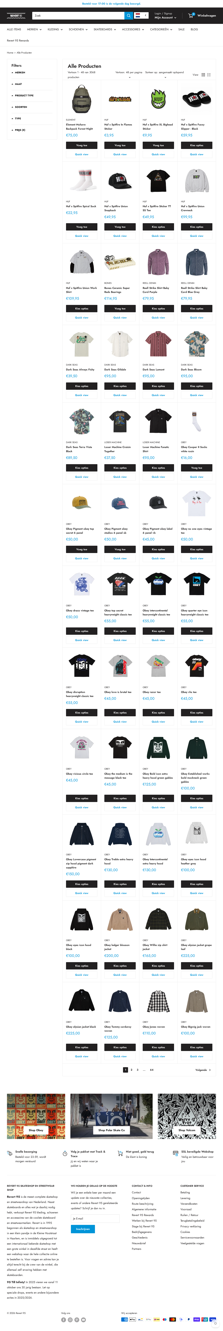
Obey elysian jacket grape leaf (196, 947)
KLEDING (53, 29)
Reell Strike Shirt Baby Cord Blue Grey (194, 290)
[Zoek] (128, 16)
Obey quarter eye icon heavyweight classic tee (194, 612)
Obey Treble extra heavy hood (118, 861)
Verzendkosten (188, 1204)
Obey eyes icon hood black (78, 947)
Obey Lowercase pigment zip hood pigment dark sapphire (81, 863)
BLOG (194, 29)
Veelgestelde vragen (192, 1243)
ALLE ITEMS (14, 29)
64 (151, 1070)
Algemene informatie (144, 1209)
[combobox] (78, 16)
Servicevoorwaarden (192, 1238)
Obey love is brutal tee (117, 692)
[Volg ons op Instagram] (70, 1319)
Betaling (185, 1192)
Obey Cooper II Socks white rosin (194, 449)
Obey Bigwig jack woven (195, 1027)
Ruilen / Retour (189, 1215)
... (144, 1070)
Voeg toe (81, 145)
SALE (181, 29)
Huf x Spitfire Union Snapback (116, 208)
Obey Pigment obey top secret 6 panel (80, 531)
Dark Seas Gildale (115, 369)
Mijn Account (164, 17)
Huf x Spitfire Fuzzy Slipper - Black (192, 127)
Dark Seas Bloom (191, 369)
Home (10, 52)
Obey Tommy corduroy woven (117, 1029)
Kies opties (196, 145)
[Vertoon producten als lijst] (209, 74)
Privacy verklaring (190, 1226)
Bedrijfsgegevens (142, 1232)
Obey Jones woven (154, 1027)
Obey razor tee (152, 692)
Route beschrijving (142, 1204)
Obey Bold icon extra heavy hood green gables (158, 776)
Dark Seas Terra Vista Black (79, 449)
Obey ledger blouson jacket (116, 947)
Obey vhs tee (189, 692)
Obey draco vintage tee (80, 610)
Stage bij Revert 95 (143, 1226)
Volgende (201, 1070)
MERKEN (32, 29)
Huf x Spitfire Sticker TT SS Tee (157, 208)
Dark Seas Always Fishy (80, 369)
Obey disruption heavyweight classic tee (79, 694)
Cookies (185, 1232)
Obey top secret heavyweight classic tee (118, 612)
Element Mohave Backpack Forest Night (79, 127)
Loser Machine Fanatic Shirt (156, 449)
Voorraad (185, 1209)
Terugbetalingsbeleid (192, 1221)
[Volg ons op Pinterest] (76, 1319)
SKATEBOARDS (103, 29)
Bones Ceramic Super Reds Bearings (117, 290)
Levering (185, 1198)
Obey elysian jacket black (81, 1027)
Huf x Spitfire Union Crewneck (192, 208)
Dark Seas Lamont (153, 369)
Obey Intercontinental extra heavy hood (155, 861)
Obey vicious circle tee (79, 774)
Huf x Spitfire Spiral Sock (81, 206)
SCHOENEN (76, 29)
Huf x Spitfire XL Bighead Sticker (158, 127)
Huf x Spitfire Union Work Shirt (81, 290)
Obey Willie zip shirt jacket (155, 947)
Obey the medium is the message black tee (118, 776)
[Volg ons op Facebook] (63, 1319)
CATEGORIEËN (159, 29)
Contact (136, 1192)
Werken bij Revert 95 (144, 1221)
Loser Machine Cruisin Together (117, 449)
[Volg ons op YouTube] (83, 1319)
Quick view (81, 154)
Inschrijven (83, 1229)
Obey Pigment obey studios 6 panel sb (116, 531)
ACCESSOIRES (131, 29)
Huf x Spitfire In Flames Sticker (118, 127)
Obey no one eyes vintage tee (196, 531)
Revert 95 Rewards (18, 41)
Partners (136, 1249)
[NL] (141, 15)
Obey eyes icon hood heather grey (193, 861)
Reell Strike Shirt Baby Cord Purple (156, 290)
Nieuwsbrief (139, 1243)
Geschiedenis (139, 1238)
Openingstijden (141, 1198)
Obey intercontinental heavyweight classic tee (156, 612)
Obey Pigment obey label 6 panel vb (157, 531)
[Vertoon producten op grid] (203, 74)
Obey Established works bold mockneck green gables (195, 778)
